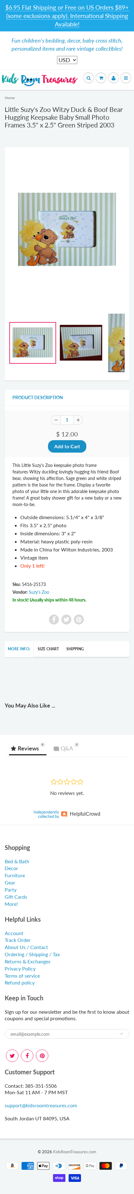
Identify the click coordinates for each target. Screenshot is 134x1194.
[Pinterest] (42, 1055)
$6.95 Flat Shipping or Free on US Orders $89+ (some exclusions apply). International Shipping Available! (67, 16)
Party (11, 889)
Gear (10, 882)
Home (10, 97)
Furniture (15, 875)
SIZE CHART (48, 649)
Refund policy (20, 982)
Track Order (18, 940)
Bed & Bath (17, 861)
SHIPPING (75, 649)
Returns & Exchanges (27, 961)
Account (14, 933)
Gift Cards (16, 897)
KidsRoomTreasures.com (74, 1151)
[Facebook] (27, 1055)
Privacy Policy (20, 968)
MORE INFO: (19, 649)
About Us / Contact (26, 947)
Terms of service (22, 976)
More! (11, 904)
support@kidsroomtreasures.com (41, 1105)
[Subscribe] (121, 1034)
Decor (11, 868)
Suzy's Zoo (39, 592)
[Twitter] (12, 1055)
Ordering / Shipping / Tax (32, 954)
